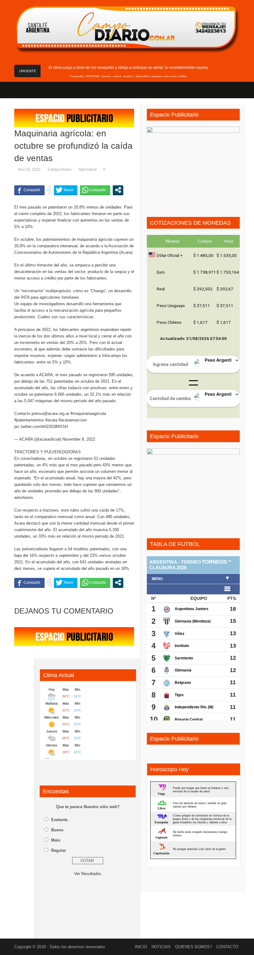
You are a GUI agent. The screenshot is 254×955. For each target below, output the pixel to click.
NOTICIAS (161, 946)
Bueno (57, 830)
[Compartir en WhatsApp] (95, 190)
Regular (58, 850)
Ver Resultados (87, 873)
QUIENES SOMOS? (193, 946)
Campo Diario (59, 169)
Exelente (59, 819)
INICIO (141, 946)
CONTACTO (227, 946)
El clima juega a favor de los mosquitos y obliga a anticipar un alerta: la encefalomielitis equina (128, 67)
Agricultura (87, 169)
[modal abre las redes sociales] (118, 190)
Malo (55, 840)
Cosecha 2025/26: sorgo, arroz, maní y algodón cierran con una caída (128, 77)
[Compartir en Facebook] (29, 190)
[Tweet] (65, 190)
